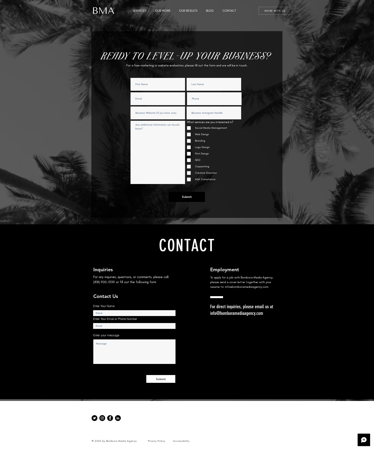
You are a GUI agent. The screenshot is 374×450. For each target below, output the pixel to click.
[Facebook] (110, 418)
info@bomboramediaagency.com (246, 287)
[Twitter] (94, 418)
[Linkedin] (118, 418)
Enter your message (106, 335)
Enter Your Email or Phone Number (115, 318)
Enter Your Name (104, 306)
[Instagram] (102, 418)
